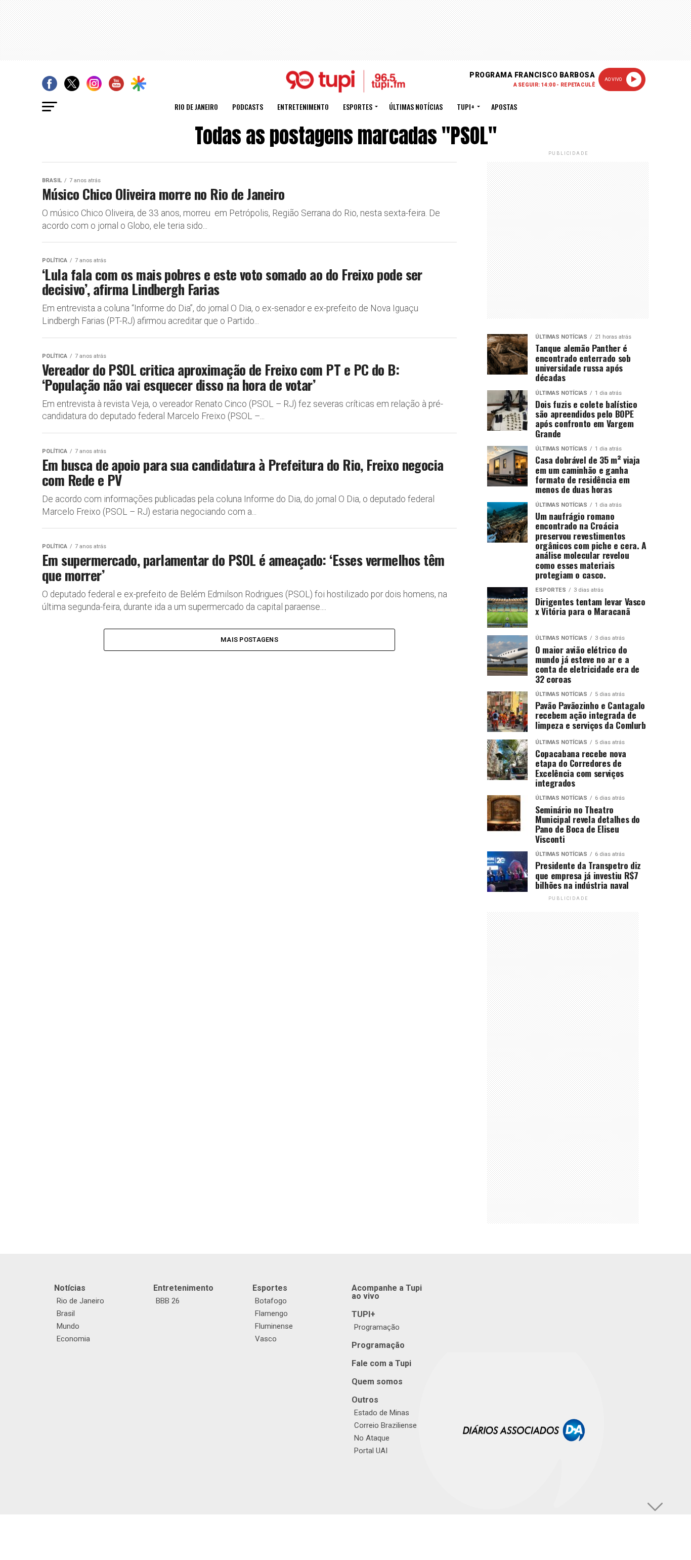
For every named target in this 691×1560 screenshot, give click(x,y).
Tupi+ (465, 106)
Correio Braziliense (385, 1425)
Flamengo (271, 1313)
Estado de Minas (381, 1412)
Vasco (266, 1338)
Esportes (357, 106)
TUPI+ (363, 1314)
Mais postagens (249, 639)
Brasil (66, 1313)
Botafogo (271, 1300)
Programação (377, 1327)
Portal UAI (370, 1450)
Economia (73, 1338)
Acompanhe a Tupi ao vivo (387, 1292)
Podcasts (247, 106)
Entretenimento (303, 106)
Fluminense (274, 1326)
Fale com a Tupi (381, 1363)
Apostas (504, 106)
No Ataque (372, 1438)
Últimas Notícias (416, 106)
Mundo (68, 1326)
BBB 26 (168, 1300)
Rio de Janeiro (196, 106)
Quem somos (377, 1381)
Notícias (69, 1288)
